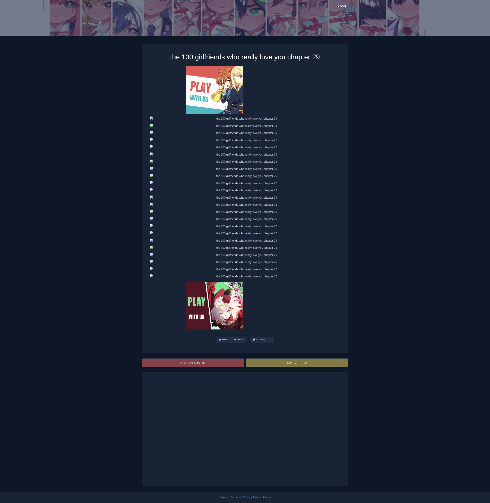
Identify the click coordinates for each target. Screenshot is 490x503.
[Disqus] (245, 428)
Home (341, 6)
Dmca (267, 497)
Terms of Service (230, 497)
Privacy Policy (252, 497)
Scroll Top (263, 339)
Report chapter (233, 339)
